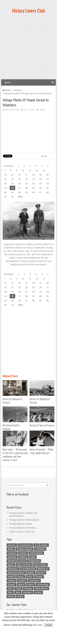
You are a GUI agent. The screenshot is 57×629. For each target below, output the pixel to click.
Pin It (44, 156)
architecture (25, 545)
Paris (29, 577)
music (11, 577)
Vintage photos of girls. (21, 524)
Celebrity (40, 549)
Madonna (43, 569)
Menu (8, 82)
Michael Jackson (16, 573)
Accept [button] (49, 625)
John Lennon (24, 565)
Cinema (12, 553)
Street (31, 584)
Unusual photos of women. (23, 528)
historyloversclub (12, 110)
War (10, 592)
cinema (23, 553)
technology (42, 584)
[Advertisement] (28, 47)
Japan (11, 565)
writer (38, 592)
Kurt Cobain (40, 565)
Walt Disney (41, 588)
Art (36, 545)
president (34, 580)
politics (22, 580)
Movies (41, 573)
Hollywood (34, 561)
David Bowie (36, 553)
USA (10, 588)
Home (8, 90)
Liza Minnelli (28, 569)
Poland (11, 580)
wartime (27, 592)
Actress (11, 545)
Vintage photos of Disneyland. (24, 520)
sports (21, 584)
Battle (44, 545)
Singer (11, 584)
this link (37, 625)
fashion (23, 557)
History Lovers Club (28, 10)
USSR (18, 588)
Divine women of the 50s (21, 532)
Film (33, 557)
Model (31, 573)
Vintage (28, 588)
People (17, 90)
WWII (11, 596)
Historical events (16, 561)
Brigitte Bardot (24, 549)
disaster (12, 557)
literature (13, 569)
